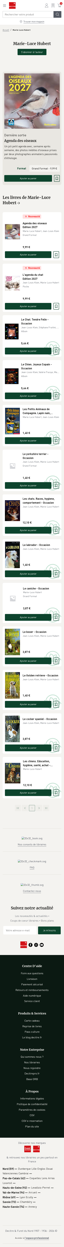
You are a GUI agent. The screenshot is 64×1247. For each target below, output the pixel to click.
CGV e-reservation (32, 1120)
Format (21, 168)
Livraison (32, 979)
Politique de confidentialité (32, 1104)
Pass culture (32, 1031)
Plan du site (32, 1126)
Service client (32, 1001)
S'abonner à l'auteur (32, 52)
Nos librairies (32, 1062)
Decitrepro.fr (32, 1073)
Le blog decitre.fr (32, 1037)
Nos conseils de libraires (32, 844)
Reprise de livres (32, 1026)
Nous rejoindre (32, 1068)
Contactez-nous (32, 891)
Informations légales (32, 1098)
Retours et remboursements (32, 990)
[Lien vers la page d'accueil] (12, 5)
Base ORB (32, 1079)
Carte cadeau (32, 1020)
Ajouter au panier (28, 178)
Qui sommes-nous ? (32, 1056)
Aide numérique (32, 995)
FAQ (32, 867)
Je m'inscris (49, 930)
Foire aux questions (32, 973)
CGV (32, 1115)
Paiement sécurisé (32, 984)
